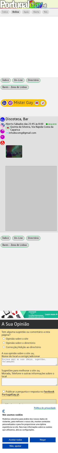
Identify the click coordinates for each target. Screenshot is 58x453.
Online (15, 12)
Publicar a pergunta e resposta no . (28, 393)
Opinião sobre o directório (20, 343)
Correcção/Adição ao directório (23, 347)
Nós (46, 12)
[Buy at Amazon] (29, 317)
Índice (5, 12)
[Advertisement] (29, 46)
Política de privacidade (45, 408)
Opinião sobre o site (16, 338)
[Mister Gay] (14, 151)
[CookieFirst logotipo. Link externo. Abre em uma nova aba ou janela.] (3, 411)
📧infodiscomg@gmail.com (20, 132)
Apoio (26, 12)
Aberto (36, 12)
